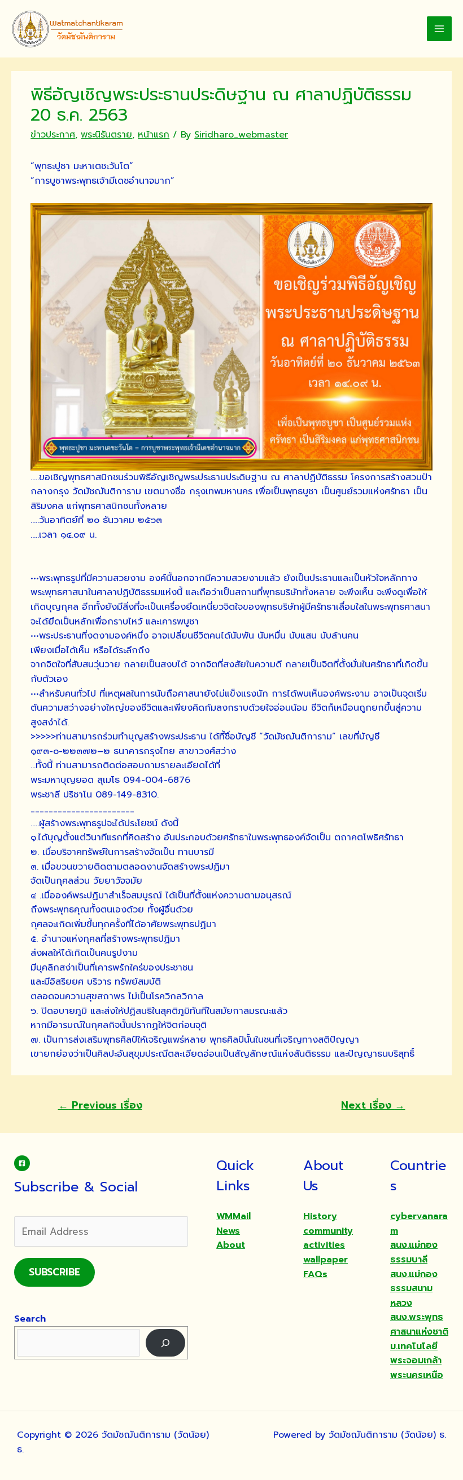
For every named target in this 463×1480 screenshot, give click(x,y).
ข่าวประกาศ (52, 134)
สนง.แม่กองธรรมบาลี (414, 1252)
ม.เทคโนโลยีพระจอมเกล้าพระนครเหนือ (416, 1361)
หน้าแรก (153, 134)
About (230, 1245)
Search (30, 1319)
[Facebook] (22, 1163)
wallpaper (325, 1259)
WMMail (233, 1216)
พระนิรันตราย (106, 134)
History (320, 1216)
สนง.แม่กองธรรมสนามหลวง (414, 1289)
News (228, 1231)
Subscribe (54, 1272)
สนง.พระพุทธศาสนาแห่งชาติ (419, 1324)
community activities (328, 1238)
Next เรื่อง (373, 1105)
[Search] (166, 1343)
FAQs (315, 1274)
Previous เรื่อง (100, 1105)
